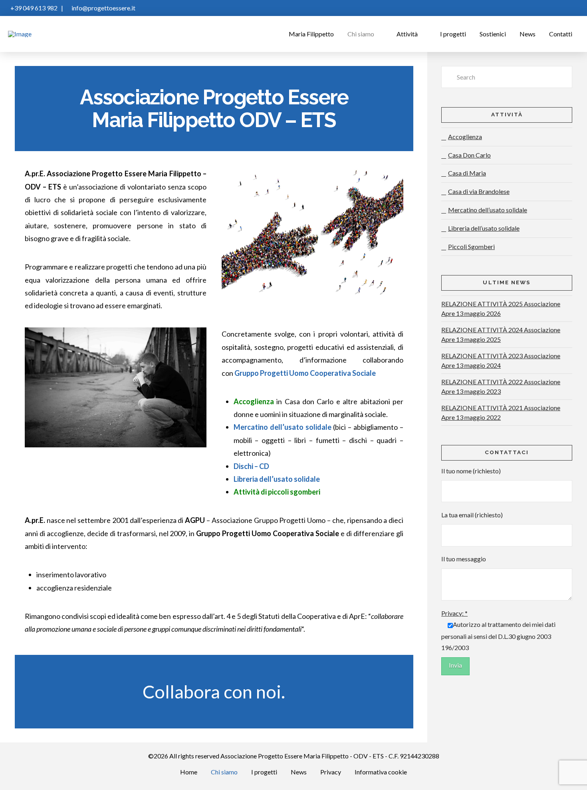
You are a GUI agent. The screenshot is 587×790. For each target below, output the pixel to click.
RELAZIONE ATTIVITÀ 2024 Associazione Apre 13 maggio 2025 (500, 334)
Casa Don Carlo (469, 155)
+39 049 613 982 (33, 8)
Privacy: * (454, 613)
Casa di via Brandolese (479, 191)
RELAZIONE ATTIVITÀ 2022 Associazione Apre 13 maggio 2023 (500, 386)
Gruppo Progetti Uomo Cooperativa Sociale (305, 373)
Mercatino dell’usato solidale (487, 209)
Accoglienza (465, 136)
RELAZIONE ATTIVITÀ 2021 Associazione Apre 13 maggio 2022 (500, 412)
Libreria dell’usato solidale (277, 479)
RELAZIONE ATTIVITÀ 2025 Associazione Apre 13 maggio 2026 (500, 308)
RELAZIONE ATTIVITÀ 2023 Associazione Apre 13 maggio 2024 (500, 360)
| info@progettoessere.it (96, 8)
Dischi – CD (251, 466)
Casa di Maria (467, 173)
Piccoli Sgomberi (471, 246)
